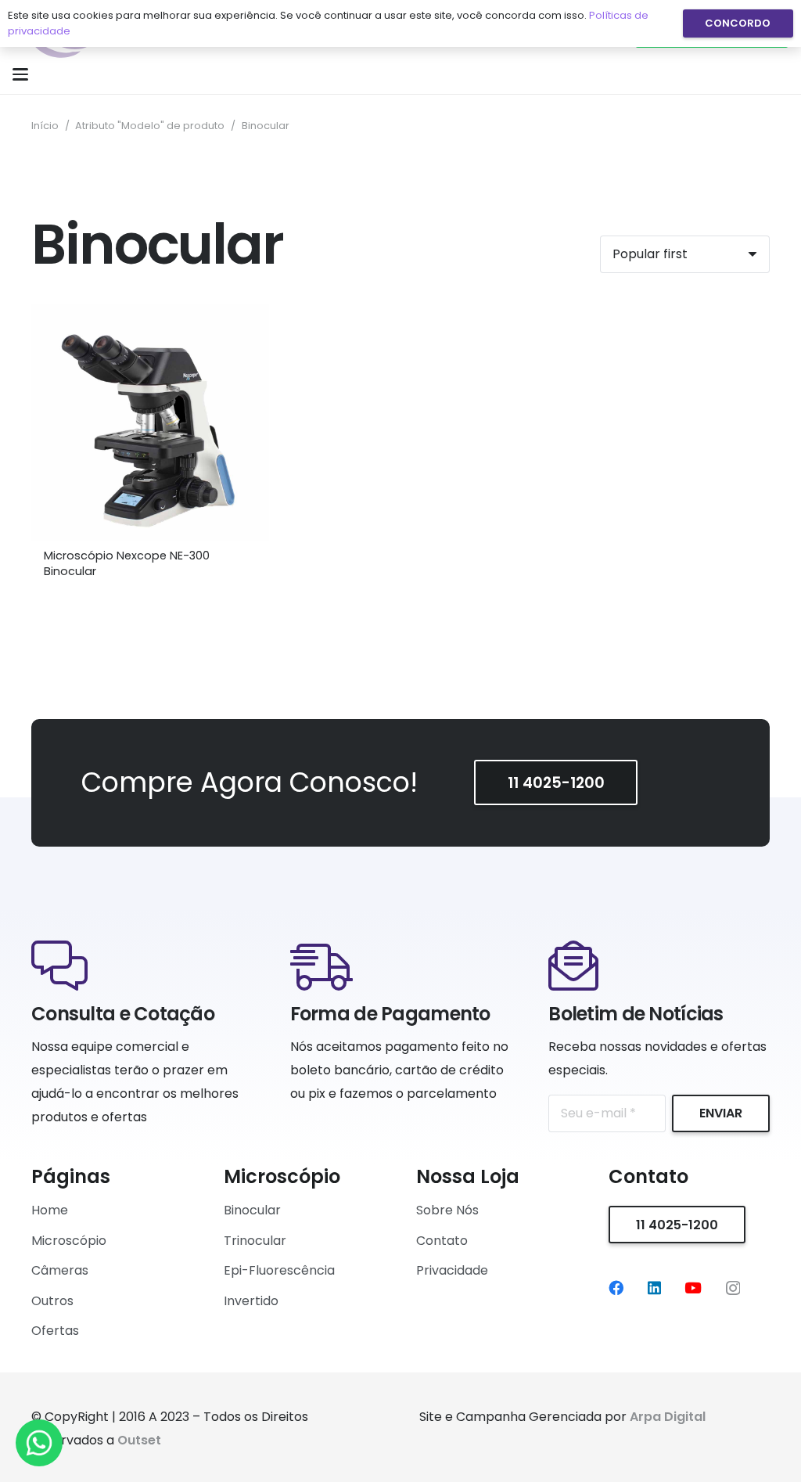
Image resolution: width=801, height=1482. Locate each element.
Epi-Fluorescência (279, 1270)
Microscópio (68, 1241)
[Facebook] (616, 1287)
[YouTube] (693, 1287)
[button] (20, 74)
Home (49, 1210)
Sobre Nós (447, 1210)
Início (45, 125)
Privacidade (452, 1270)
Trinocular (255, 1241)
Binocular (252, 1210)
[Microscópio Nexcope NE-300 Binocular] (150, 422)
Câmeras (59, 1270)
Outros (52, 1301)
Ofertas (55, 1331)
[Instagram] (733, 1288)
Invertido (251, 1301)
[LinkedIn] (654, 1287)
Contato (442, 1241)
